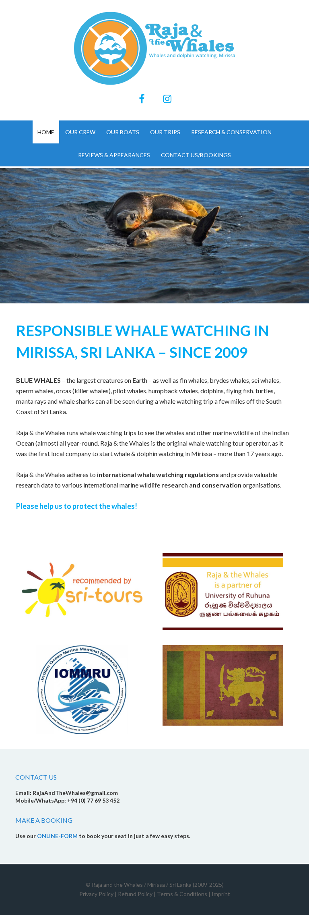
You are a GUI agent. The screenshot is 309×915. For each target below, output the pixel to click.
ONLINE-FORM (57, 835)
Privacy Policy (96, 893)
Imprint (221, 893)
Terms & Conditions (182, 893)
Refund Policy (135, 893)
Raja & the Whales (154, 48)
